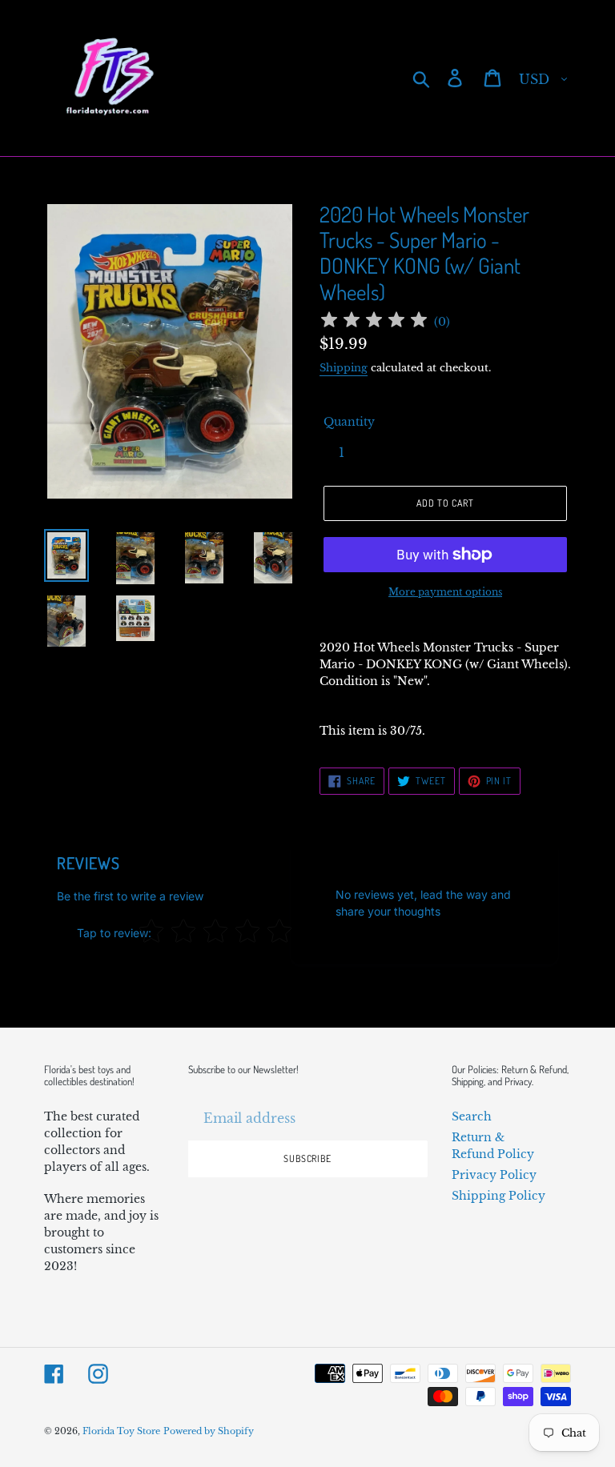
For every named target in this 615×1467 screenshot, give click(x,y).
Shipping (344, 368)
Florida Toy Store (121, 1431)
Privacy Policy (494, 1175)
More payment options (445, 592)
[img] (374, 322)
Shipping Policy (498, 1195)
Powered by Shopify (208, 1431)
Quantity (349, 422)
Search (472, 1116)
